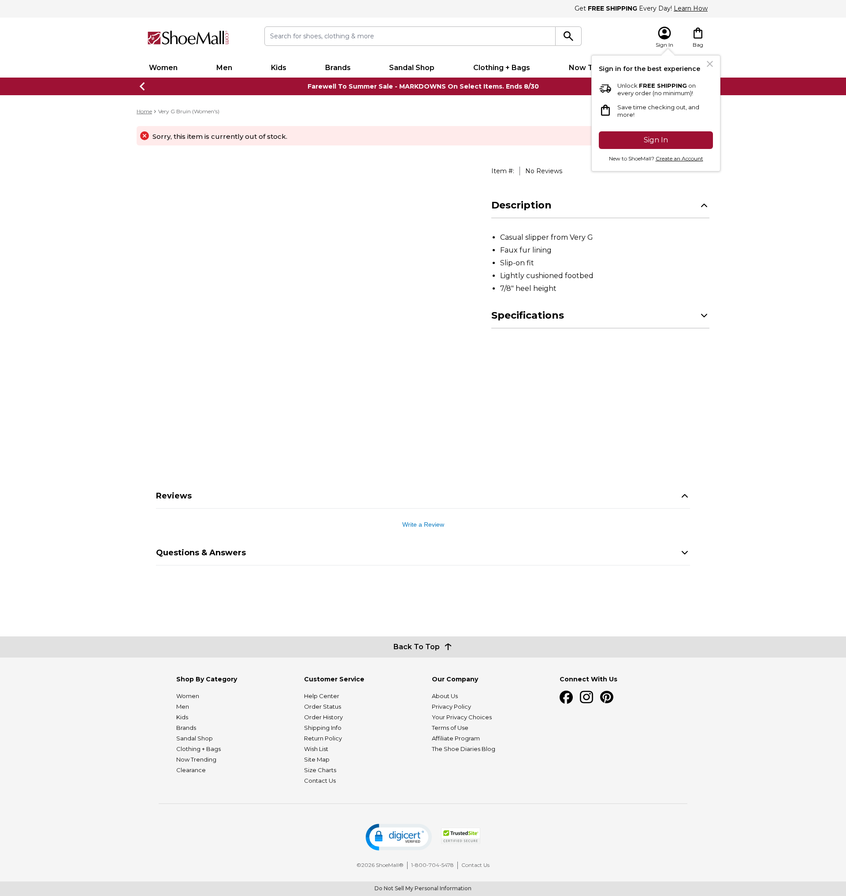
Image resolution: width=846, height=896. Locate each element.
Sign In (656, 140)
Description (521, 205)
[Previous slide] (143, 86)
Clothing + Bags (501, 67)
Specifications (527, 315)
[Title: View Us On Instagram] (586, 697)
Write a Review (423, 524)
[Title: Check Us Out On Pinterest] (606, 697)
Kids (278, 67)
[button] (399, 837)
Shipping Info (322, 727)
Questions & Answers (201, 553)
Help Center (321, 695)
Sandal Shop (411, 67)
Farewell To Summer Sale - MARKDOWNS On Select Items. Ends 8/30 (423, 86)
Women (163, 67)
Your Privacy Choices (462, 717)
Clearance (191, 769)
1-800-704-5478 (432, 865)
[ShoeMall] (188, 38)
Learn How (691, 8)
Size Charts (320, 769)
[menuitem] (163, 68)
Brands (338, 67)
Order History (323, 717)
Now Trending (196, 759)
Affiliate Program (456, 738)
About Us (445, 695)
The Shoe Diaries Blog (463, 748)
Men (224, 67)
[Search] (569, 36)
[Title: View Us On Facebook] (566, 697)
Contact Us (320, 780)
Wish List (316, 748)
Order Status (322, 706)
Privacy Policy (451, 706)
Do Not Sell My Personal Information (423, 888)
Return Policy (323, 738)
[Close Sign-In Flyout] (710, 64)
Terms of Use (450, 727)
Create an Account (679, 158)
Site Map (317, 759)
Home (144, 111)
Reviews (174, 496)
